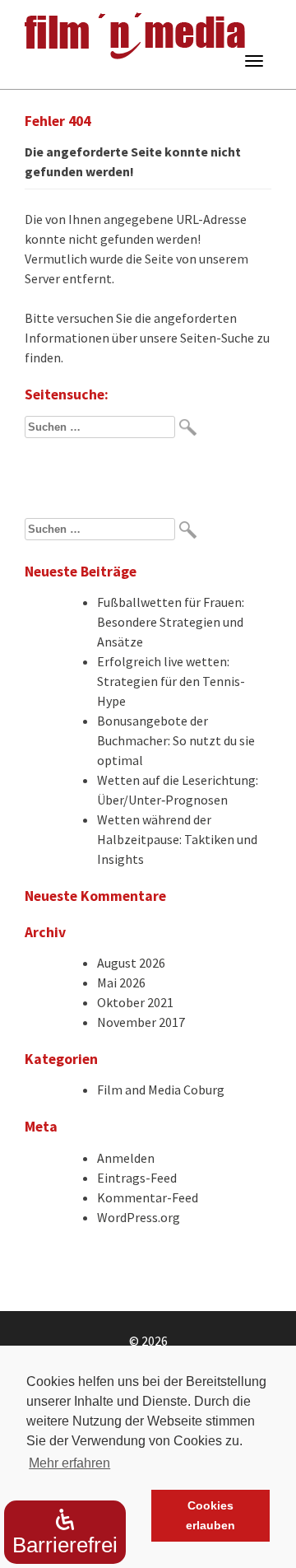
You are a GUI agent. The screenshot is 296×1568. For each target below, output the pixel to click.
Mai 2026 (121, 982)
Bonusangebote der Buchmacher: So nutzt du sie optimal (176, 740)
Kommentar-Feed (147, 1197)
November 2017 (141, 1022)
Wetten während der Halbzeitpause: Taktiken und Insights (177, 839)
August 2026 (131, 962)
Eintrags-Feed (137, 1177)
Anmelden (126, 1158)
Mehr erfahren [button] (69, 1463)
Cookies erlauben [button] (210, 1515)
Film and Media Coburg (160, 1089)
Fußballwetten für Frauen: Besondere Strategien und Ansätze (170, 622)
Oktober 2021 (135, 1002)
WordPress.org (138, 1217)
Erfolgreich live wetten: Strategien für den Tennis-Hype (171, 681)
